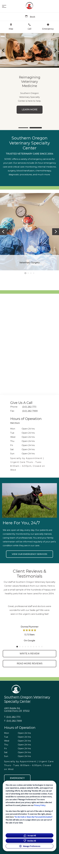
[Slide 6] (30, 646)
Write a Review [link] (30, 653)
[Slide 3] (30, 273)
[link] (29, 5)
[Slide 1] (23, 127)
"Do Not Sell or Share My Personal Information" (33, 817)
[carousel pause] (56, 65)
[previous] (3, 50)
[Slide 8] (36, 646)
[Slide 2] (36, 127)
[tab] (15, 423)
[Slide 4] (33, 273)
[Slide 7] (33, 646)
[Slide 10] (41, 646)
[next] (55, 50)
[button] (4, 6)
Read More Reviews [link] (29, 663)
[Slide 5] (28, 646)
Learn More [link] (29, 109)
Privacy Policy (39, 805)
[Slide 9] (39, 646)
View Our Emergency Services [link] (29, 554)
